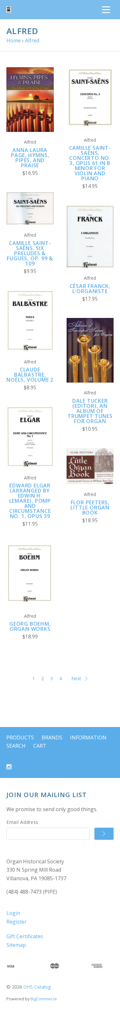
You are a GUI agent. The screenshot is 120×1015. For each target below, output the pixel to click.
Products (20, 737)
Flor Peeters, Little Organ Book (89, 507)
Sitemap (16, 944)
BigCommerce (43, 999)
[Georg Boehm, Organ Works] (30, 574)
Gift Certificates (24, 936)
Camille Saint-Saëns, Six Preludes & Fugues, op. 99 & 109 (30, 253)
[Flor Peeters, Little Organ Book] (90, 466)
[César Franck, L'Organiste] (90, 236)
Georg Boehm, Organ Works (30, 626)
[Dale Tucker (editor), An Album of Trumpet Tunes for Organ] (90, 350)
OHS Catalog (37, 987)
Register (16, 921)
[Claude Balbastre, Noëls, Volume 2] (30, 321)
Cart (39, 745)
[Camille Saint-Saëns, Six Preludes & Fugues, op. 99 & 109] (30, 208)
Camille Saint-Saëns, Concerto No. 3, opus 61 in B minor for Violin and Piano (90, 163)
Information (88, 737)
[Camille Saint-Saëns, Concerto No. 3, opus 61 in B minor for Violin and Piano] (90, 98)
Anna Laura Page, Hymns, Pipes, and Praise (30, 158)
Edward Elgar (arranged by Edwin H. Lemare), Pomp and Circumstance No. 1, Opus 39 (30, 501)
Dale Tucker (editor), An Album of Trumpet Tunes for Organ (90, 411)
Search (16, 745)
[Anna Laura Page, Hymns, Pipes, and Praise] (30, 99)
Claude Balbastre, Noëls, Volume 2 (29, 374)
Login (13, 913)
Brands (52, 737)
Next (76, 678)
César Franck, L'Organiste (90, 289)
